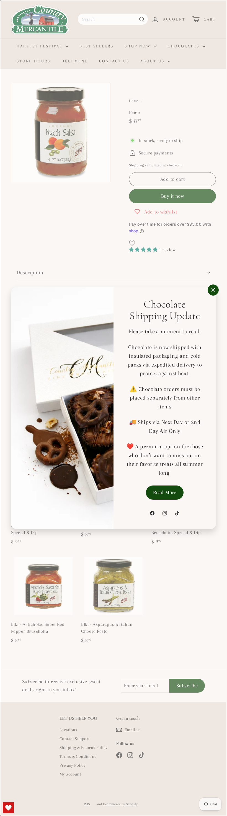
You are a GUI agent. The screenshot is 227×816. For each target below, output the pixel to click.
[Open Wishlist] (8, 807)
